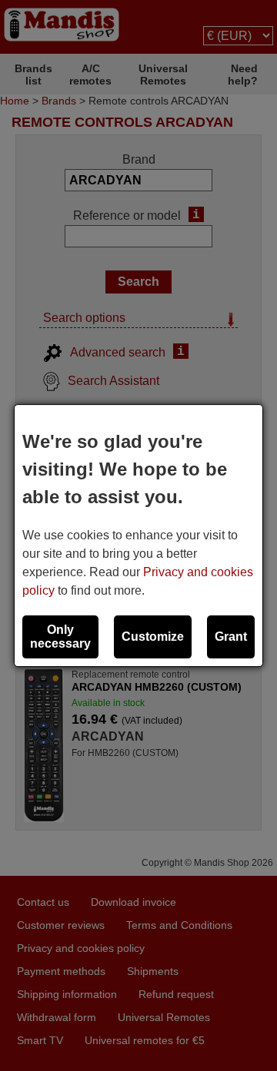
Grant (231, 636)
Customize (153, 636)
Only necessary (60, 636)
